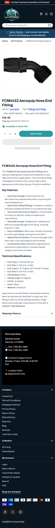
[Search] (49, 25)
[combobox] (27, 25)
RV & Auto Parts (16, 522)
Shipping (5, 121)
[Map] (41, 14)
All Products (16, 41)
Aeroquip (14, 109)
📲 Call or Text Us (14, 32)
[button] (27, 142)
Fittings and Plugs (37, 109)
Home (5, 41)
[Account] (46, 14)
